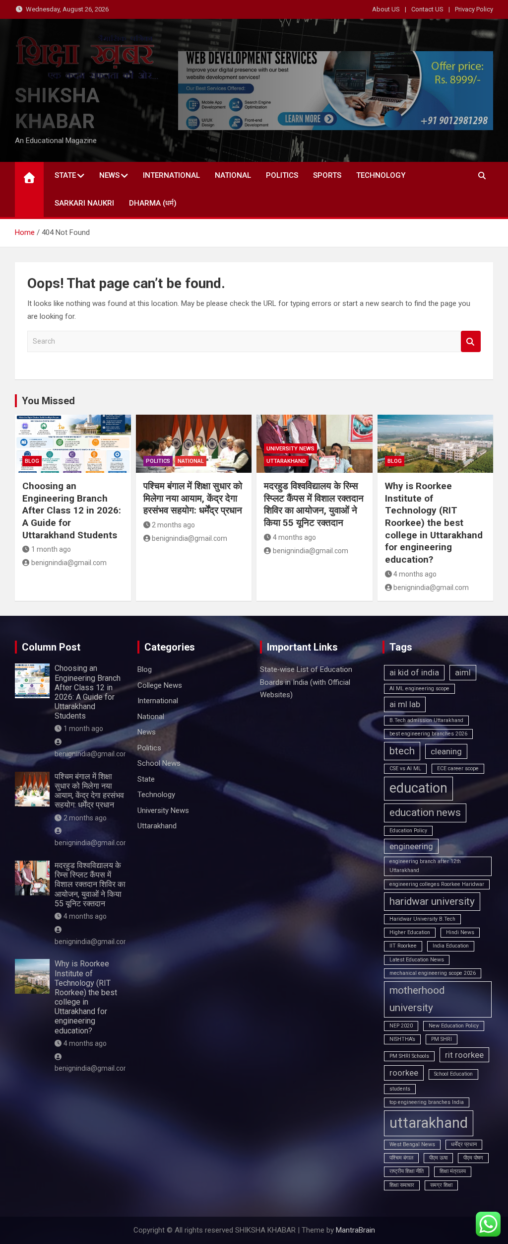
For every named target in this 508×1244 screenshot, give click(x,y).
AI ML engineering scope (419, 688)
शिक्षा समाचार (401, 1185)
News (109, 175)
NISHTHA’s (402, 1039)
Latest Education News (416, 959)
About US (386, 9)
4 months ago (294, 537)
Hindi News (460, 932)
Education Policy (408, 830)
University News (290, 448)
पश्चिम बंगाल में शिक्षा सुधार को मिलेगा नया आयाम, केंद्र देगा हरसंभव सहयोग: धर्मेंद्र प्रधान (192, 498)
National (233, 175)
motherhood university (416, 999)
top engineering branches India (426, 1102)
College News (159, 685)
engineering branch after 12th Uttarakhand (425, 866)
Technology (380, 175)
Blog (32, 461)
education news (425, 812)
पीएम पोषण (473, 1158)
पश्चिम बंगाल (401, 1158)
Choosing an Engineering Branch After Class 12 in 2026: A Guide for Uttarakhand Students (71, 510)
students (399, 1089)
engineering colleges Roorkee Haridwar (436, 884)
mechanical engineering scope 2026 (432, 973)
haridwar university (432, 901)
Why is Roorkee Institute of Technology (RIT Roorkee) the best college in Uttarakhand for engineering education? (434, 522)
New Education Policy (454, 1026)
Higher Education (409, 932)
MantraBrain (355, 1230)
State (65, 175)
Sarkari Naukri (84, 203)
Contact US (427, 9)
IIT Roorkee (403, 946)
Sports (327, 175)
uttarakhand (428, 1122)
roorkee (403, 1073)
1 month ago (51, 549)
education (418, 788)
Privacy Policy (474, 9)
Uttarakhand (286, 461)
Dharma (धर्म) (153, 203)
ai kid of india (414, 672)
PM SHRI (441, 1039)
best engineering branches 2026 (428, 734)
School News (159, 763)
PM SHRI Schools (409, 1056)
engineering (411, 846)
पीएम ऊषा (438, 1158)
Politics (282, 175)
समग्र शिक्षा (441, 1185)
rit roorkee (464, 1055)
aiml (463, 672)
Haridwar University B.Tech (422, 919)
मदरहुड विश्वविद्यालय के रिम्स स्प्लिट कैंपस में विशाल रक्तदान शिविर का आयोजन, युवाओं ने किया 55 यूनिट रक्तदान (314, 504)
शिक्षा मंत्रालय (453, 1171)
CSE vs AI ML (405, 768)
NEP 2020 (401, 1026)
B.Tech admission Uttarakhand (426, 720)
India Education (451, 946)
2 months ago (173, 525)
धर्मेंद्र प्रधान (464, 1144)
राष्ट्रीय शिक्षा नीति (406, 1171)
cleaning (446, 751)
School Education (453, 1074)
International (171, 175)
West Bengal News (412, 1144)
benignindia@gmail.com (69, 563)
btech (402, 751)
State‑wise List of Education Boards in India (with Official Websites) (306, 682)
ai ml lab (404, 704)
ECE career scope (458, 768)
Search (471, 341)
